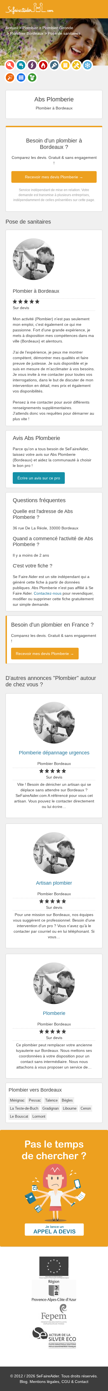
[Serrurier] (10, 65)
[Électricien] (32, 65)
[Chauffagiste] (43, 65)
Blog (23, 1381)
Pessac (35, 1100)
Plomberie (54, 1013)
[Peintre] (54, 65)
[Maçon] (10, 77)
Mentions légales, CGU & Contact (59, 1381)
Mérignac (17, 1100)
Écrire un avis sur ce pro (38, 478)
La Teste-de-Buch (24, 1108)
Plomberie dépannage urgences (54, 752)
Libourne (69, 1108)
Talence (51, 1100)
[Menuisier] (65, 65)
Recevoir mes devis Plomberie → (54, 177)
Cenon (86, 1108)
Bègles (67, 1100)
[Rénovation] (76, 65)
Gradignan (50, 1108)
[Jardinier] (32, 77)
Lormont (38, 1116)
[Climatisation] (87, 65)
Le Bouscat (19, 1116)
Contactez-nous (47, 593)
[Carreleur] (21, 77)
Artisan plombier (54, 883)
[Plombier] (21, 65)
